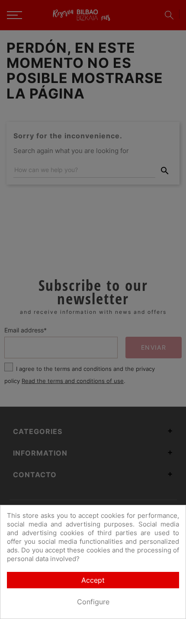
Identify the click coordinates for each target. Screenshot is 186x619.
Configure (93, 601)
